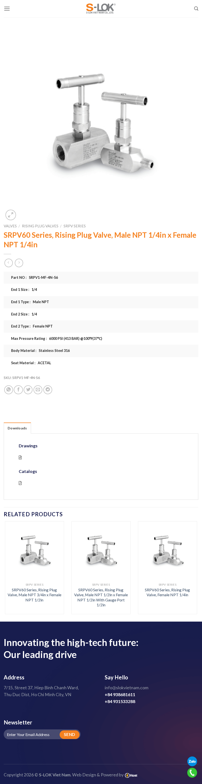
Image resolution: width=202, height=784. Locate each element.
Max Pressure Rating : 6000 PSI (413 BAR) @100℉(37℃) (56, 338)
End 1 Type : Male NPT (30, 302)
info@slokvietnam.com (126, 687)
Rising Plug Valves (40, 226)
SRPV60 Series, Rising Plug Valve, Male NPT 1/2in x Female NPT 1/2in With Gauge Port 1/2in (101, 597)
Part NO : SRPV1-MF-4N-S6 (34, 277)
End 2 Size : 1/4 (24, 314)
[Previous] (11, 561)
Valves (10, 226)
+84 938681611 (120, 694)
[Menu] (7, 8)
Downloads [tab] (17, 428)
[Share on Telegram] (47, 389)
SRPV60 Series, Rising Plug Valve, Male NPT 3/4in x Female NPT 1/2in (34, 594)
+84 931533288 (120, 701)
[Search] (196, 9)
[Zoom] (10, 215)
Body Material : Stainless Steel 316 (40, 350)
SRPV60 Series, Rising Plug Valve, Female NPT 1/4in (167, 592)
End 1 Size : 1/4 (24, 289)
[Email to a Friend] (38, 389)
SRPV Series (75, 226)
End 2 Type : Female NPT (32, 326)
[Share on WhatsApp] (8, 389)
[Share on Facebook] (18, 389)
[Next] (190, 561)
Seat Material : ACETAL (31, 363)
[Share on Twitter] (28, 389)
